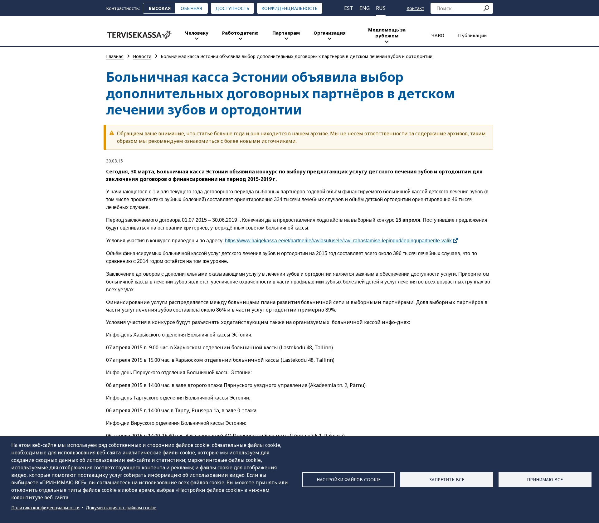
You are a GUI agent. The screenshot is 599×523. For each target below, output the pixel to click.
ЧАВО (437, 35)
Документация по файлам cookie (121, 508)
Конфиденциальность (289, 8)
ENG (364, 8)
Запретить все (446, 479)
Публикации (472, 35)
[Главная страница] (139, 35)
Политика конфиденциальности (45, 508)
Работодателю (240, 33)
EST (348, 8)
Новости (142, 56)
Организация (330, 33)
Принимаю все (545, 479)
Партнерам (286, 33)
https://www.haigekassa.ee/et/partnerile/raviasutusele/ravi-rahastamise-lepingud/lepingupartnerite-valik (338, 240)
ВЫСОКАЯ (160, 8)
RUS (381, 8)
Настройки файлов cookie (349, 479)
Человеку (196, 33)
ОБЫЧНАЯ (191, 8)
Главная (115, 56)
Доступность (232, 8)
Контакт (415, 8)
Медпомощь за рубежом (387, 33)
